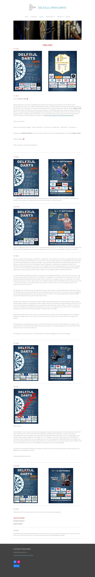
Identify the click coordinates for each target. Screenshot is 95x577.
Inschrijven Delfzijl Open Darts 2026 (23, 555)
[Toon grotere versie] (27, 71)
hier (53, 333)
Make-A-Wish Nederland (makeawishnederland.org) (59, 115)
